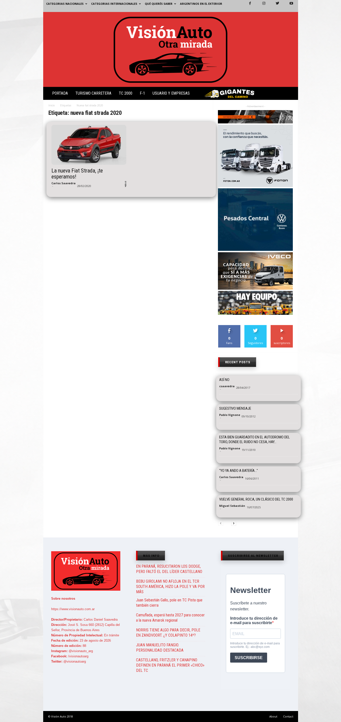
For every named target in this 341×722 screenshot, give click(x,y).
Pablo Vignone (229, 414)
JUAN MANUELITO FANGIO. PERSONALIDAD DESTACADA (159, 648)
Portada (60, 93)
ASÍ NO (224, 379)
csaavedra (227, 386)
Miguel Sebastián (232, 505)
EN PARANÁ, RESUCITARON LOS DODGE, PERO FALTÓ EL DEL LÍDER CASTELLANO (169, 569)
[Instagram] (261, 6)
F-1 (142, 93)
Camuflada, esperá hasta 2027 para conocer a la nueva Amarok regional (170, 618)
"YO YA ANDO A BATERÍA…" (238, 470)
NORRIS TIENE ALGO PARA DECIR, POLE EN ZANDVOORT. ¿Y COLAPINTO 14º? (168, 633)
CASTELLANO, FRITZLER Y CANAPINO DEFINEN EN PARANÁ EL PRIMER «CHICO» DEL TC (170, 665)
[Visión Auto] (170, 49)
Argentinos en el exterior (201, 3)
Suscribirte (282, 327)
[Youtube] (288, 6)
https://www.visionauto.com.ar (73, 609)
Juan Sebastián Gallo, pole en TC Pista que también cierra (169, 603)
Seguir (255, 327)
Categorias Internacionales (114, 3)
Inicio (51, 105)
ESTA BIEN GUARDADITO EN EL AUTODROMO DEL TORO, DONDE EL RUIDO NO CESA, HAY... (254, 439)
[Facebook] (247, 6)
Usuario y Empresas (171, 93)
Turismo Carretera (93, 93)
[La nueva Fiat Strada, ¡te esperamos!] (88, 145)
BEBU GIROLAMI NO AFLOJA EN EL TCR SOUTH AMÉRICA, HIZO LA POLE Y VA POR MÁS (170, 586)
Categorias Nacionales (65, 3)
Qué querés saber (158, 3)
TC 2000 (125, 93)
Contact (288, 716)
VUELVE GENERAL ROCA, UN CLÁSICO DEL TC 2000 (256, 499)
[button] (290, 94)
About (273, 716)
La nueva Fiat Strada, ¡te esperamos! (77, 174)
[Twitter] (275, 6)
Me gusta (229, 327)
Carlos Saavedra (63, 183)
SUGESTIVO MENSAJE (235, 408)
